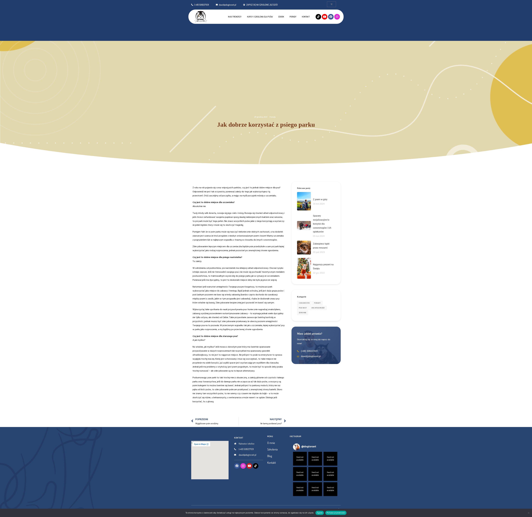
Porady (293, 16)
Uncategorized (318, 308)
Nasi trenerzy (234, 16)
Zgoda (319, 513)
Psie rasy (303, 308)
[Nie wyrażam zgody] (528, 512)
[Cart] (331, 4)
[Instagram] (337, 17)
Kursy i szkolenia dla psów (260, 16)
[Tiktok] (318, 17)
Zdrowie (302, 312)
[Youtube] (324, 17)
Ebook (281, 16)
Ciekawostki (304, 303)
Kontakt (306, 16)
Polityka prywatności (336, 513)
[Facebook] (331, 17)
